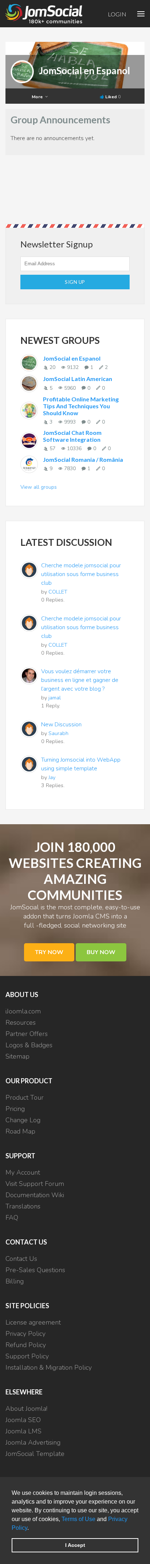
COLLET (57, 591)
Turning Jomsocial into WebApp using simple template (81, 764)
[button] (31, 1528)
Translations (22, 1206)
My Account (22, 1172)
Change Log (22, 1120)
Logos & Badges (28, 1045)
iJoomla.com (23, 1011)
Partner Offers (26, 1033)
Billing (14, 1281)
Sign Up (75, 282)
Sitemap (17, 1056)
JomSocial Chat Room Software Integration (72, 436)
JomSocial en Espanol (84, 70)
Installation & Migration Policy (48, 1367)
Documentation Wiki (34, 1195)
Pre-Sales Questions (35, 1270)
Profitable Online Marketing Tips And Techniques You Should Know (81, 406)
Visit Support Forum (34, 1183)
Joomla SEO (23, 1420)
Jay (51, 777)
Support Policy (27, 1356)
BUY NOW (101, 952)
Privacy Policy (25, 1333)
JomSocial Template (34, 1453)
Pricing (15, 1108)
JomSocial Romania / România (83, 459)
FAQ (11, 1217)
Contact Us (21, 1258)
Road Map (20, 1131)
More (38, 97)
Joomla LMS (23, 1431)
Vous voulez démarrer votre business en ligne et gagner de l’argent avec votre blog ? (79, 680)
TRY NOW (49, 952)
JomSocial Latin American (77, 378)
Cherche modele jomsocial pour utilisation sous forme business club (81, 574)
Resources (20, 1022)
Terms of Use (78, 1519)
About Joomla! (26, 1408)
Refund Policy (25, 1345)
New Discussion (61, 725)
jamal (54, 697)
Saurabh (58, 733)
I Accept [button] (75, 1545)
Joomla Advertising (32, 1442)
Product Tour (24, 1097)
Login (117, 14)
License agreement (33, 1322)
